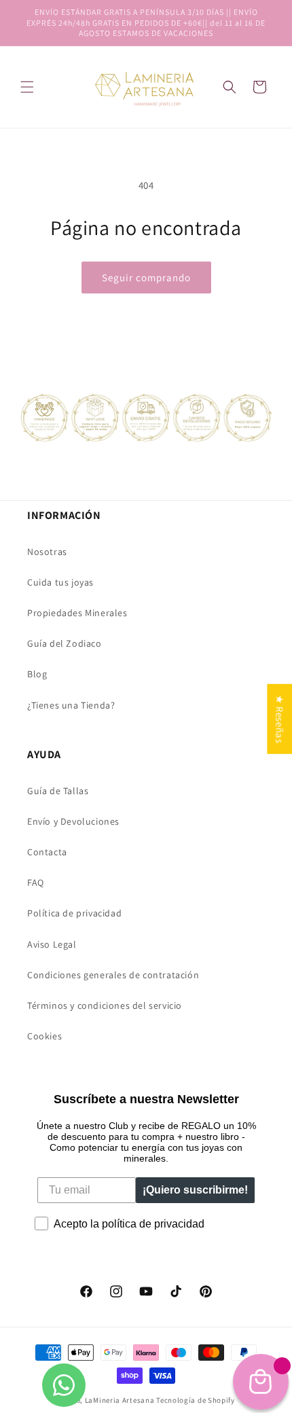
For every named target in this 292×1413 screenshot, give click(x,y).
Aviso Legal (52, 944)
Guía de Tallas (57, 791)
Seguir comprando (146, 277)
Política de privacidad (74, 913)
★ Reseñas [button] (279, 719)
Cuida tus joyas (60, 582)
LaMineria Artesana (120, 1400)
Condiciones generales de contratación (113, 975)
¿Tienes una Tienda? (71, 705)
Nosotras (47, 551)
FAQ (35, 882)
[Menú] (27, 87)
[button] (229, 87)
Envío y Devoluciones (73, 821)
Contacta (47, 852)
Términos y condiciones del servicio (104, 1005)
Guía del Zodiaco (64, 643)
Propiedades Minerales (77, 613)
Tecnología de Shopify (195, 1400)
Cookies (44, 1036)
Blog (37, 674)
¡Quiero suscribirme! (195, 1190)
